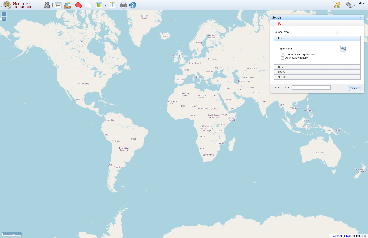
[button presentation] (337, 32)
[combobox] (318, 32)
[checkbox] (283, 54)
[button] (47, 5)
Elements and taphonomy (300, 54)
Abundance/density (296, 57)
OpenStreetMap (342, 235)
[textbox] (316, 32)
